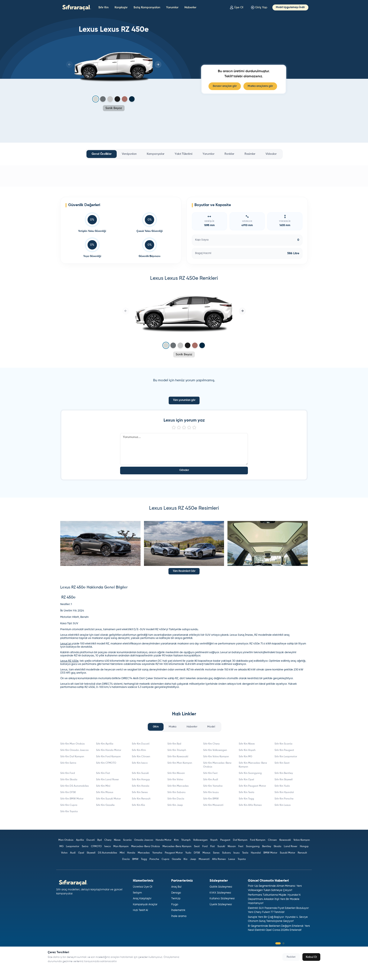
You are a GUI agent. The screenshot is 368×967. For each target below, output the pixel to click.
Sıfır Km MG (245, 756)
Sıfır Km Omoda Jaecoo (74, 750)
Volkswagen (200, 840)
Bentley (266, 846)
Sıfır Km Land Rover (107, 779)
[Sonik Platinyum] (110, 99)
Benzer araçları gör (225, 86)
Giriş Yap (261, 7)
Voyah (214, 840)
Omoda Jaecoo (143, 840)
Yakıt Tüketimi (183, 153)
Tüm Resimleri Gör (184, 571)
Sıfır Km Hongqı (141, 779)
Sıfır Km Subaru (176, 792)
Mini (122, 853)
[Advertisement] (184, 176)
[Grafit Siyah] (117, 99)
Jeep (193, 859)
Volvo (64, 853)
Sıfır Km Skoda (68, 779)
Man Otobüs (65, 840)
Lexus (231, 859)
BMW (135, 859)
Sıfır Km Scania (283, 744)
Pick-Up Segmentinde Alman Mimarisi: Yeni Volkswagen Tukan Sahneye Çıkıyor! (275, 888)
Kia (185, 859)
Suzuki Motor (287, 853)
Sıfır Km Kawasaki (177, 756)
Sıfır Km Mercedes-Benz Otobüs (217, 765)
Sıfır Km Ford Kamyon (108, 756)
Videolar (271, 153)
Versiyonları (129, 153)
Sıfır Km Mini (103, 786)
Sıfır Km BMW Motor (71, 799)
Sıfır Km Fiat (103, 773)
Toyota (242, 859)
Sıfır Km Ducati (141, 744)
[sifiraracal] (76, 7)
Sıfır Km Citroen (141, 756)
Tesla (245, 853)
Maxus (206, 853)
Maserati (204, 859)
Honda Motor (163, 840)
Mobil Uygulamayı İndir (290, 7)
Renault (302, 853)
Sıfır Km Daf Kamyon (72, 756)
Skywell (91, 853)
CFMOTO (96, 846)
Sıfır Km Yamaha (213, 786)
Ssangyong (253, 846)
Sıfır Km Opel (246, 779)
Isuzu (236, 853)
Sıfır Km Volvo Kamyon (216, 756)
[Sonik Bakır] (124, 99)
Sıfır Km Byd (174, 744)
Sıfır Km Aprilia (104, 744)
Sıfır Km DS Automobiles (74, 786)
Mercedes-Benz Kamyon (176, 846)
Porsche (154, 859)
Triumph (186, 840)
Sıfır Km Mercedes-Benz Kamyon (253, 765)
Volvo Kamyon (301, 840)
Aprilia (80, 840)
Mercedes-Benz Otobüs (145, 846)
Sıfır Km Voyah (247, 750)
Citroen (272, 840)
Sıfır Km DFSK (68, 792)
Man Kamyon (121, 846)
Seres (216, 853)
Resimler (249, 153)
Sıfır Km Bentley (284, 773)
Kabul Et (311, 957)
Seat (197, 846)
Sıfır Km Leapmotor (286, 756)
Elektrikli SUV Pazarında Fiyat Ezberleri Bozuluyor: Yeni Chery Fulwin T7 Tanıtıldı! (278, 910)
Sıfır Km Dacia (175, 799)
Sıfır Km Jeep (175, 805)
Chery (107, 840)
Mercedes (144, 853)
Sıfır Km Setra (68, 763)
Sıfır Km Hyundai (284, 792)
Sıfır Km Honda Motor (108, 750)
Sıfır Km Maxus (104, 792)
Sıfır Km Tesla (246, 792)
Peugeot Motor (174, 853)
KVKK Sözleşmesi (220, 892)
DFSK (197, 853)
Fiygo (174, 904)
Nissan (232, 846)
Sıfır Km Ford (67, 773)
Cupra (165, 859)
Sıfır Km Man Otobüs (72, 744)
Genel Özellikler (102, 153)
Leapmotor (72, 846)
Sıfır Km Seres (140, 792)
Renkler (229, 153)
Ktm (176, 840)
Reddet (291, 957)
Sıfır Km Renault (141, 799)
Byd (99, 840)
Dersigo (176, 892)
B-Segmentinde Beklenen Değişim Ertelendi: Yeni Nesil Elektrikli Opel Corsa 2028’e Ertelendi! (279, 928)
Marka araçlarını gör (260, 86)
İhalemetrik (178, 910)
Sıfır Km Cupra (68, 805)
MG (61, 846)
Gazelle (176, 859)
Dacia (126, 859)
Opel (81, 853)
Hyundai (256, 853)
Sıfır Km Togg (246, 799)
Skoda (277, 846)
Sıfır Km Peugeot (284, 750)
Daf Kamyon (240, 840)
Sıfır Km (103, 7)
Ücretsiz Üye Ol (142, 886)
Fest (240, 846)
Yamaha (157, 853)
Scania (127, 840)
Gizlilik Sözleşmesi (221, 886)
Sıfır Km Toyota (69, 811)
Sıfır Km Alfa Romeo (250, 805)
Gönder (184, 470)
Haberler (190, 7)
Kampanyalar (155, 153)
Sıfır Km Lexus (283, 805)
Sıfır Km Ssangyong (250, 773)
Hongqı (304, 846)
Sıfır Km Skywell (284, 779)
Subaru (226, 853)
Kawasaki (285, 840)
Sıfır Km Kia (138, 805)
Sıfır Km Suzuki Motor (108, 799)
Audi (73, 853)
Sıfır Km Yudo (282, 786)
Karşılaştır (121, 7)
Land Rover (290, 846)
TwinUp (175, 898)
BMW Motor (270, 853)
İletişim (137, 892)
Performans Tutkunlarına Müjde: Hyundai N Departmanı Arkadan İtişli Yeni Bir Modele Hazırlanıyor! (274, 899)
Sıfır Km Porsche (284, 799)
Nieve (117, 840)
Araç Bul (176, 886)
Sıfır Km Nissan (176, 773)
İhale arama (178, 916)
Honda (131, 853)
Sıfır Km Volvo (175, 779)
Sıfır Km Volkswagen (215, 750)
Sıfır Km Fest (210, 773)
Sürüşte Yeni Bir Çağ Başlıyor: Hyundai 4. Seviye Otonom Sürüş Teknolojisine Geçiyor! (278, 919)
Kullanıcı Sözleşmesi (222, 898)
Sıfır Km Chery (211, 744)
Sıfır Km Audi (210, 779)
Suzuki (221, 846)
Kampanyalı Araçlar (145, 904)
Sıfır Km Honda (140, 786)
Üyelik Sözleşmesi (221, 904)
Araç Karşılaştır (142, 898)
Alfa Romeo (219, 859)
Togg (144, 859)
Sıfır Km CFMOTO (106, 763)
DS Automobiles (107, 853)
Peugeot (225, 840)
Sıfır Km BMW (211, 799)
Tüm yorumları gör (184, 400)
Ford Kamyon (257, 840)
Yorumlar (172, 7)
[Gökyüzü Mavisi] (132, 99)
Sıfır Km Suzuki (140, 773)
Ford (205, 846)
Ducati (90, 840)
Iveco (107, 846)
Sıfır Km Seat (282, 763)
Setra (85, 846)
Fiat (212, 846)
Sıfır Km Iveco (140, 763)
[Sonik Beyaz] (95, 99)
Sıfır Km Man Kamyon (179, 763)
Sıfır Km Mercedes (178, 786)
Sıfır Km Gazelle (105, 805)
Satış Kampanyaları (147, 7)
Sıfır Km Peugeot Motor (252, 786)
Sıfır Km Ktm (139, 750)
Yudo (188, 853)
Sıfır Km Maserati (213, 805)
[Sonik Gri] (103, 99)
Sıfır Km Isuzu (211, 792)
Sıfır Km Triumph (176, 750)
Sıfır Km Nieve (247, 744)
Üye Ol (238, 7)
